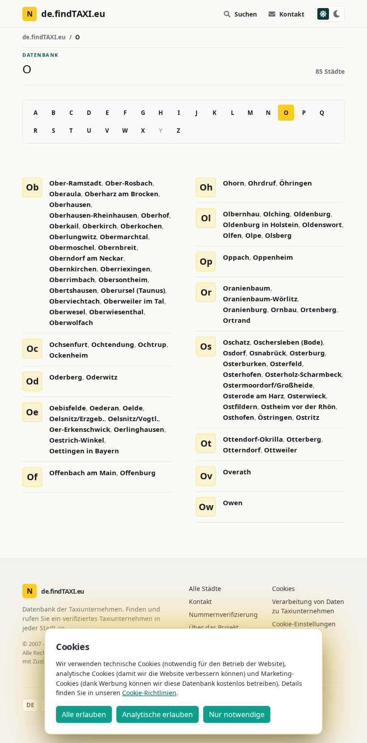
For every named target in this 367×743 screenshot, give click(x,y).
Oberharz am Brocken (121, 193)
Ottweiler (280, 449)
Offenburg (138, 472)
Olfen (232, 235)
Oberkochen (141, 225)
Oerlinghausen (139, 429)
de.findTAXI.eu (44, 37)
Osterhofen (242, 374)
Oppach (236, 257)
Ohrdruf (262, 182)
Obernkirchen (73, 268)
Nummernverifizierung (223, 614)
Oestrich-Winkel (76, 439)
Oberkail (64, 225)
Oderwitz (101, 376)
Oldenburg (312, 213)
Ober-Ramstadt (75, 182)
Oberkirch (99, 225)
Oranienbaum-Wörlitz (260, 298)
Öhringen (295, 182)
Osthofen (238, 417)
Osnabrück (267, 352)
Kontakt (291, 14)
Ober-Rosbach (129, 182)
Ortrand (237, 320)
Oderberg (65, 376)
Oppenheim (273, 257)
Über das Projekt (214, 627)
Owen (233, 502)
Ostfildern (240, 406)
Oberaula (65, 193)
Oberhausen (70, 204)
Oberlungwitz (72, 236)
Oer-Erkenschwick (79, 429)
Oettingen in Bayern (84, 450)
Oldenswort (322, 224)
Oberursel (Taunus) (133, 290)
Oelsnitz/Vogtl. (133, 418)
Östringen (275, 417)
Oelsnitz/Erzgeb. (76, 418)
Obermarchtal (124, 236)
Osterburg (307, 352)
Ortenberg (318, 309)
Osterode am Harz (253, 395)
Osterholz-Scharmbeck (303, 374)
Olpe (253, 235)
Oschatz (236, 342)
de (30, 705)
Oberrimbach (72, 279)
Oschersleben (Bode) (288, 342)
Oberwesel (67, 311)
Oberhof (155, 215)
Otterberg (303, 439)
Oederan (104, 407)
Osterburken (244, 363)
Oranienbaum (246, 287)
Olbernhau (241, 213)
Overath (237, 471)
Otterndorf (241, 449)
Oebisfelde (67, 407)
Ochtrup (152, 344)
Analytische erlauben (157, 714)
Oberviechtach (74, 300)
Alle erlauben (84, 714)
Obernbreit (117, 247)
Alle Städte (205, 588)
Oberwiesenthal (116, 311)
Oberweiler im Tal (133, 300)
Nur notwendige (237, 714)
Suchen (246, 14)
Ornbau (284, 309)
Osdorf (234, 352)
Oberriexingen (125, 268)
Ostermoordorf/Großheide (268, 384)
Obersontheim (123, 279)
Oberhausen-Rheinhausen (93, 215)
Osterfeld (286, 363)
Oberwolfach (71, 322)
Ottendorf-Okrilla (253, 439)
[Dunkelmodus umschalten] (330, 14)
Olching (276, 213)
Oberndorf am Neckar (86, 257)
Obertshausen (73, 290)
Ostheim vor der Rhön (298, 406)
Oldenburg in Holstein (261, 224)
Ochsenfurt (68, 344)
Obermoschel (71, 247)
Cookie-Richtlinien (149, 692)
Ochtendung (112, 344)
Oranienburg (245, 309)
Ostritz (307, 417)
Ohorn (233, 182)
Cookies (283, 588)
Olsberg (278, 235)
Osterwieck (306, 395)
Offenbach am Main (82, 472)
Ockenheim (68, 354)
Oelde (133, 407)
